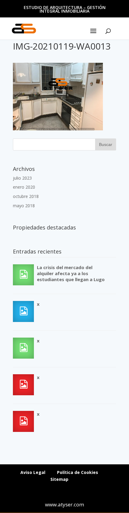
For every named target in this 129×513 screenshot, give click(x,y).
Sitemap (59, 479)
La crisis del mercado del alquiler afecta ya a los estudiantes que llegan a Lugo (71, 273)
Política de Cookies (77, 472)
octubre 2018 (26, 196)
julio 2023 (22, 178)
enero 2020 (24, 187)
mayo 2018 (24, 205)
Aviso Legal (32, 472)
